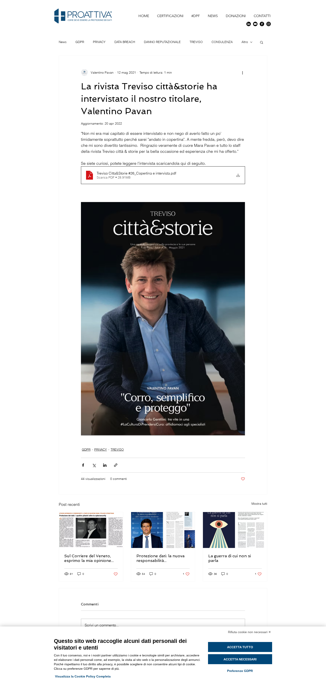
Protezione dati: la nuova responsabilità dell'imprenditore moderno (162, 558)
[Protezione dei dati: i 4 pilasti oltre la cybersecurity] (91, 530)
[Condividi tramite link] (116, 465)
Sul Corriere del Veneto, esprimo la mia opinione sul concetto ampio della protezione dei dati (88, 558)
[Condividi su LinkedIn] (105, 465)
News (63, 42)
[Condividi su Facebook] (83, 465)
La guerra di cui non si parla (229, 558)
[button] (261, 42)
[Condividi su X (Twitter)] (94, 465)
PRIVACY (99, 42)
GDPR (79, 42)
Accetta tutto (240, 647)
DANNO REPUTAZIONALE (162, 42)
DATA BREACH (124, 42)
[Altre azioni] (242, 72)
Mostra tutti (259, 504)
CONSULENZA (222, 42)
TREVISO (196, 42)
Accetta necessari (240, 659)
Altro (245, 42)
